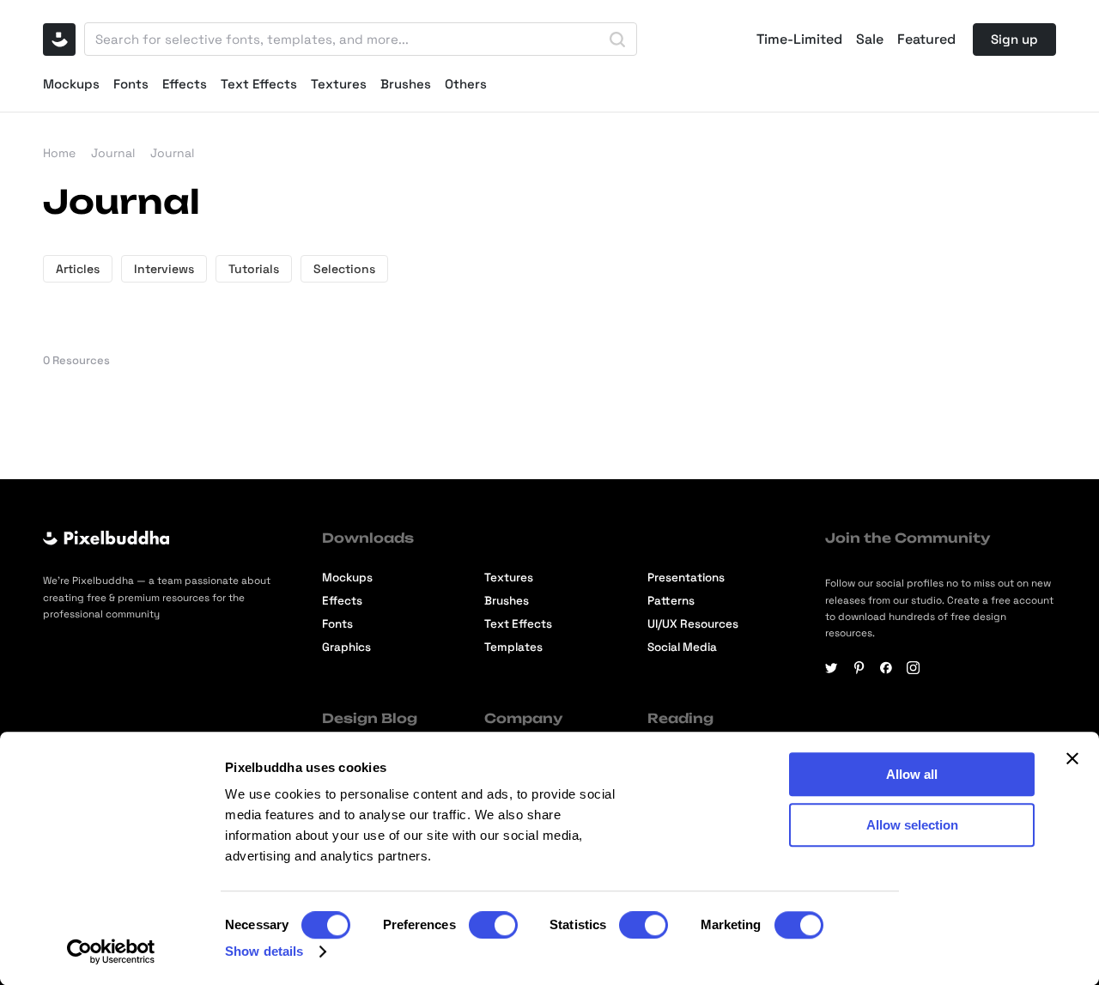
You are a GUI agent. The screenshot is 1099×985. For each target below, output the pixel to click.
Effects (184, 84)
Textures (339, 84)
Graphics (346, 647)
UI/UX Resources (692, 623)
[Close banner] (1072, 758)
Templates (513, 647)
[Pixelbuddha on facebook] (886, 667)
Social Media (682, 647)
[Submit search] (617, 39)
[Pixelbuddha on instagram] (913, 667)
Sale (869, 39)
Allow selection (912, 825)
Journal (113, 153)
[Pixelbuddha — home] (59, 39)
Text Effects (259, 84)
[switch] (493, 925)
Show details (264, 951)
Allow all (912, 774)
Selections (344, 269)
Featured (926, 39)
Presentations (686, 577)
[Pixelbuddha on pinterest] (859, 667)
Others (466, 84)
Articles (78, 269)
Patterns (671, 600)
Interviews (164, 269)
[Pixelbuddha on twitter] (831, 667)
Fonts (131, 84)
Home (59, 153)
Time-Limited (799, 39)
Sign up (1014, 39)
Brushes (405, 84)
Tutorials (253, 269)
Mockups (71, 84)
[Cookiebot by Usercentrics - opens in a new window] (111, 951)
